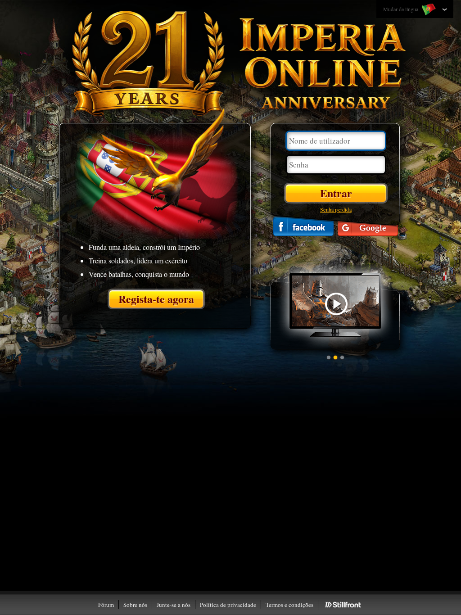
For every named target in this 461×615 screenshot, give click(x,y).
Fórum (106, 605)
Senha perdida (336, 209)
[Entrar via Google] (368, 226)
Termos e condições (289, 605)
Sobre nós (135, 605)
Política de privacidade (228, 605)
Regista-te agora (156, 299)
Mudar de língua (401, 9)
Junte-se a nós (173, 605)
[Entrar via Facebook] (303, 226)
